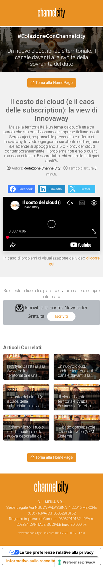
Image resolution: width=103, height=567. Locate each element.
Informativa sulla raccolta (30, 560)
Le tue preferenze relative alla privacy (57, 552)
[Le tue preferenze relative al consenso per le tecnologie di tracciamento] (77, 562)
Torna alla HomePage (53, 82)
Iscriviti (61, 316)
